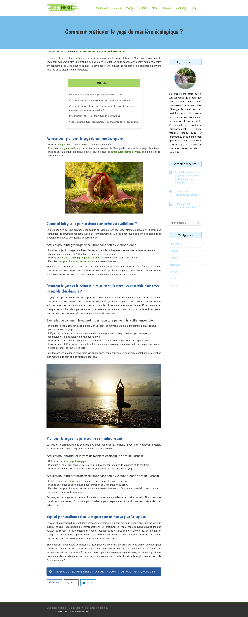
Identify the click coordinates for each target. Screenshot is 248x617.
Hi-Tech (142, 8)
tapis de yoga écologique (73, 461)
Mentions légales (56, 607)
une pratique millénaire (73, 58)
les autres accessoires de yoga (124, 151)
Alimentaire (102, 8)
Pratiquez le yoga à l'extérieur (64, 148)
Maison (117, 8)
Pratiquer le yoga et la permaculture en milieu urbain (95, 115)
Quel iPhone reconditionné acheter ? (187, 193)
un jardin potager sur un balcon (74, 481)
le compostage (64, 254)
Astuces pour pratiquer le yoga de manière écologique (95, 94)
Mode (154, 8)
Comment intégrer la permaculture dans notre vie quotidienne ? (100, 100)
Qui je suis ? (75, 607)
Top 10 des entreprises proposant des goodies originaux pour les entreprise (187, 177)
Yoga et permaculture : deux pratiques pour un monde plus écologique (103, 121)
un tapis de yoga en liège (70, 144)
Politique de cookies (96, 607)
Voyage (129, 8)
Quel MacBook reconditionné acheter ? (187, 206)
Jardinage (181, 8)
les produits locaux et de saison (76, 261)
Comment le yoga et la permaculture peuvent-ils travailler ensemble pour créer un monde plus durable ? (102, 108)
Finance (167, 8)
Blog (194, 8)
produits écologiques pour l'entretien (80, 257)
